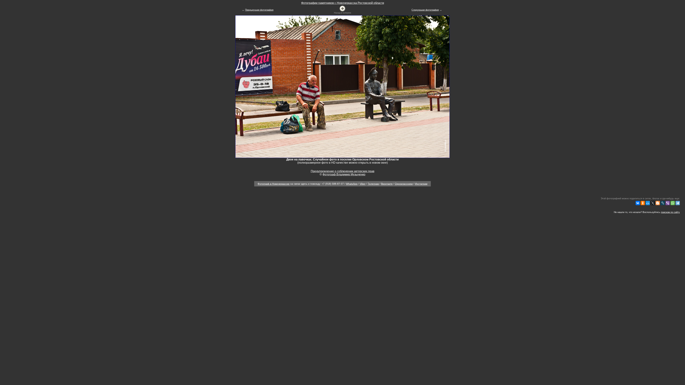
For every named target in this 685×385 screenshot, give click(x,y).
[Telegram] (678, 203)
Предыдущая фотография (259, 10)
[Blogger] (658, 203)
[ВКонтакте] (638, 203)
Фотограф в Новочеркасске (274, 183)
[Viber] (668, 203)
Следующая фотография (425, 10)
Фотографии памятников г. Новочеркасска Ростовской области (342, 2)
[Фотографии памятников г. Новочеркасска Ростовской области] (342, 8)
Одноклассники (404, 183)
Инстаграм (421, 183)
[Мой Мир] (648, 203)
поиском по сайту (670, 212)
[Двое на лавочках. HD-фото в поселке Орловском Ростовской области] (342, 86)
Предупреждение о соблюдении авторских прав (342, 171)
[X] (653, 203)
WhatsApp (351, 183)
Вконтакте (387, 183)
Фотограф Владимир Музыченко (344, 174)
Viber (363, 183)
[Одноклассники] (643, 203)
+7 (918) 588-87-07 (333, 183)
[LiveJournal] (663, 203)
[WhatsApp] (673, 203)
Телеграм (373, 183)
